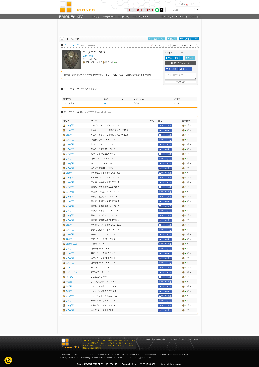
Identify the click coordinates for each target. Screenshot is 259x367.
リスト (190, 58)
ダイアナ (70, 277)
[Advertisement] (129, 27)
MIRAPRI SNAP (166, 354)
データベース (161, 339)
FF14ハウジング (123, 354)
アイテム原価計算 (181, 63)
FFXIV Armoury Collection (88, 358)
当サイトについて (180, 339)
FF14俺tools (151, 354)
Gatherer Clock (138, 354)
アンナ (69, 267)
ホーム (148, 339)
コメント (186, 69)
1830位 (167, 45)
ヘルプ (194, 45)
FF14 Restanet (106, 358)
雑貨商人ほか (72, 244)
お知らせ (96, 16)
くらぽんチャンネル (144, 358)
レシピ (170, 339)
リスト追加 (172, 58)
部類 (85, 56)
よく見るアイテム (157, 39)
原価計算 (172, 39)
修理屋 (69, 282)
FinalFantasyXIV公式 (69, 354)
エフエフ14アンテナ (88, 354)
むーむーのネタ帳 (68, 358)
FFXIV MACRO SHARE (124, 358)
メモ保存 (181, 82)
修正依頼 (172, 69)
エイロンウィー (73, 272)
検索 (153, 339)
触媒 (174, 45)
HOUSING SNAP (181, 354)
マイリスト (183, 16)
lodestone (157, 45)
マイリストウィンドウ (189, 39)
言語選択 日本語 (186, 4)
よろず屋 (70, 125)
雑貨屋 (69, 135)
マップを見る (166, 125)
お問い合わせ (193, 339)
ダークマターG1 (71, 45)
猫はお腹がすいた (106, 354)
